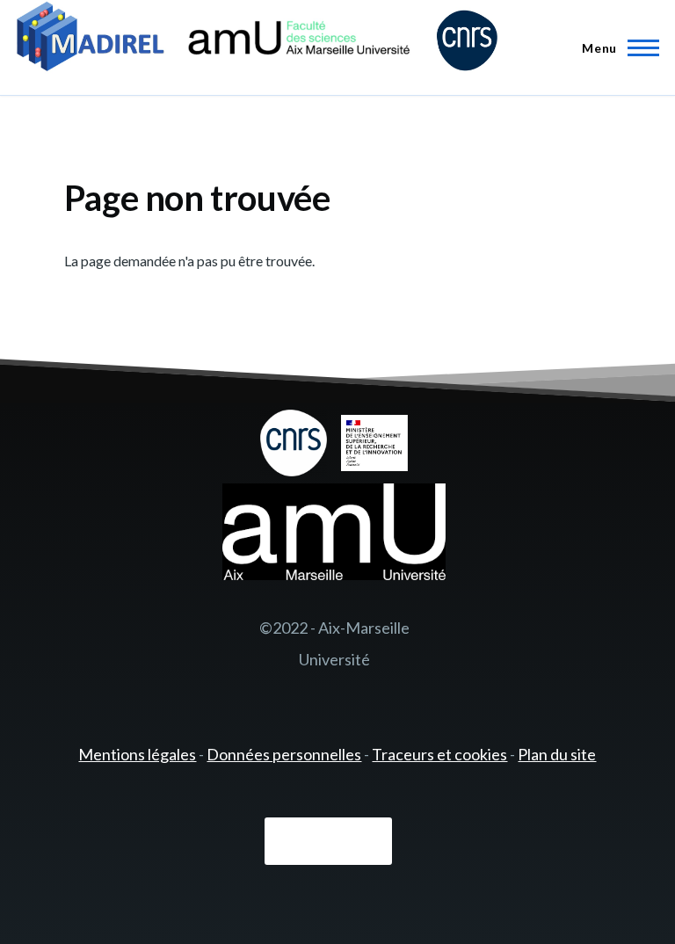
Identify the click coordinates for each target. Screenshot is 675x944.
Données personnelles (284, 754)
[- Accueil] (257, 39)
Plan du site (557, 754)
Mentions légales (137, 754)
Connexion (328, 842)
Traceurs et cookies (439, 754)
